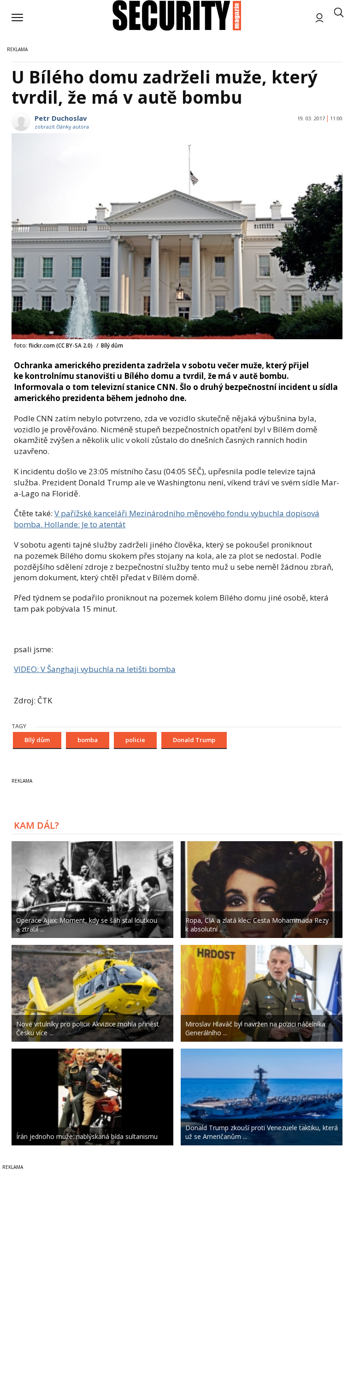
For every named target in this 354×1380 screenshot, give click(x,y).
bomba (87, 740)
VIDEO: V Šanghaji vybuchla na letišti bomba (95, 669)
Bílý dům (37, 740)
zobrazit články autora (62, 126)
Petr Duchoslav (61, 118)
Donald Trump (194, 740)
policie (135, 740)
